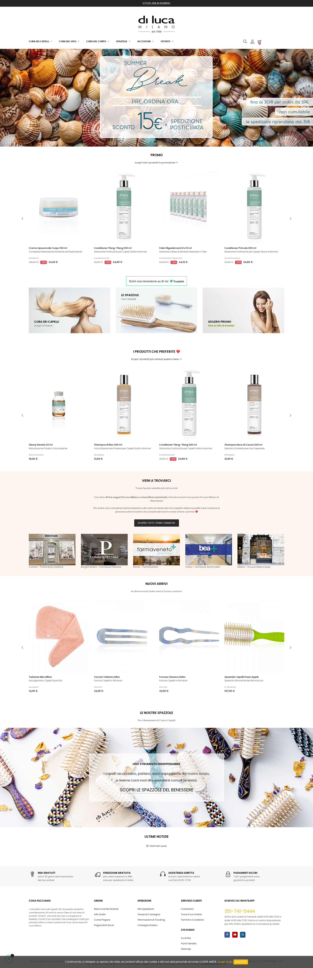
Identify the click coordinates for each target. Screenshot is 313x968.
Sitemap (186, 949)
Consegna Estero (147, 925)
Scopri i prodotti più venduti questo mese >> (156, 359)
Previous (32, 551)
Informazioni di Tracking (151, 920)
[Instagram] (242, 935)
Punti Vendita (189, 943)
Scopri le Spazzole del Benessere (156, 790)
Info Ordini (100, 914)
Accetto (240, 962)
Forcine (98, 687)
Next (280, 551)
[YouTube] (235, 935)
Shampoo (99, 455)
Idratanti (34, 258)
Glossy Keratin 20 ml (41, 445)
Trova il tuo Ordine (191, 914)
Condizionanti (102, 258)
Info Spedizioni (145, 909)
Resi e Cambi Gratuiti (106, 909)
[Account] (252, 41)
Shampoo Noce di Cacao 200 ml (243, 445)
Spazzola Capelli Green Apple (241, 677)
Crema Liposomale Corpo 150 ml (48, 248)
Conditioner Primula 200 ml (240, 248)
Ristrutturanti (36, 455)
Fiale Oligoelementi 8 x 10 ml (175, 248)
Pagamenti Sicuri (104, 925)
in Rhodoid (230, 687)
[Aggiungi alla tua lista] (82, 177)
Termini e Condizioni (192, 920)
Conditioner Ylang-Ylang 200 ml (113, 248)
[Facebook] (227, 935)
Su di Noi (186, 938)
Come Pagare (102, 920)
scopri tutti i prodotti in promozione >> (156, 163)
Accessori (34, 687)
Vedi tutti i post (157, 846)
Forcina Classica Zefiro (172, 677)
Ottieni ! (156, 3)
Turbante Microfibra (40, 677)
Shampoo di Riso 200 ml (108, 445)
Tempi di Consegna (148, 914)
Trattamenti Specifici (170, 258)
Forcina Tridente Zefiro (107, 677)
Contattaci (187, 909)
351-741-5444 (239, 911)
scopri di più (225, 962)
